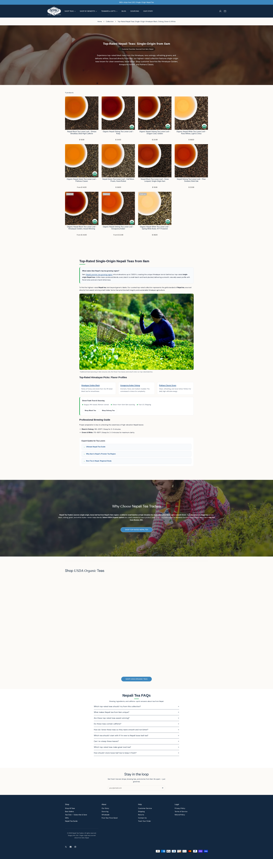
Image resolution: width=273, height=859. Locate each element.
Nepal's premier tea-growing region (99, 274)
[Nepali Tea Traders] (54, 11)
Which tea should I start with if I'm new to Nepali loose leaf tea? (121, 735)
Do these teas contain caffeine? (107, 724)
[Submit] (162, 787)
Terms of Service (181, 811)
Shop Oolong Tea (108, 410)
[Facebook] (70, 846)
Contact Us (142, 818)
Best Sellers (69, 811)
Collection (110, 21)
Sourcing (105, 811)
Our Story (105, 808)
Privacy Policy (180, 808)
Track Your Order (144, 821)
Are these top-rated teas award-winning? (111, 718)
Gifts (67, 818)
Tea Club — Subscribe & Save (76, 815)
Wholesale (105, 815)
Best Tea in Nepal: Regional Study (98, 461)
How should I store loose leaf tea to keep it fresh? (115, 753)
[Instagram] (75, 846)
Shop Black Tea (90, 410)
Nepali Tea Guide (71, 821)
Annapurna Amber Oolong (130, 385)
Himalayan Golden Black (90, 385)
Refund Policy (180, 815)
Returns (141, 815)
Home (99, 21)
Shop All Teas (70, 808)
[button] (225, 11)
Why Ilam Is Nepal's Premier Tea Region (101, 454)
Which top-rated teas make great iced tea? (112, 747)
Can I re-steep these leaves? (106, 741)
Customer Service (145, 808)
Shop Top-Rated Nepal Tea (136, 530)
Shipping (141, 811)
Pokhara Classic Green (167, 385)
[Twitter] (66, 846)
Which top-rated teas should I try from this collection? (117, 706)
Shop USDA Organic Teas (136, 679)
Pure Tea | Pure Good (109, 818)
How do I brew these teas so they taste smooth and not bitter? (121, 729)
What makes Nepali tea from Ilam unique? (111, 712)
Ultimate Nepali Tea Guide (95, 447)
